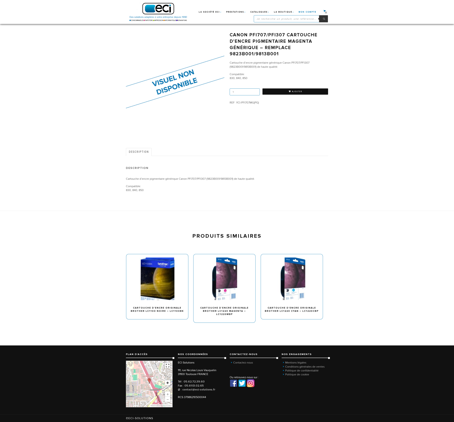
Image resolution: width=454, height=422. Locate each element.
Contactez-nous (243, 362)
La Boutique (283, 12)
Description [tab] (139, 151)
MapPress (153, 406)
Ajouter (297, 91)
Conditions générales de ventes (305, 366)
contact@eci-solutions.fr (198, 389)
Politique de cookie (297, 374)
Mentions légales (295, 362)
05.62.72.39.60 (194, 381)
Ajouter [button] (159, 255)
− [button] (167, 399)
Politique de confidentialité (302, 370)
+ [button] (167, 394)
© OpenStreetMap (165, 406)
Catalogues (259, 12)
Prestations (235, 12)
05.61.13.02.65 (194, 385)
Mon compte (307, 12)
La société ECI (209, 12)
